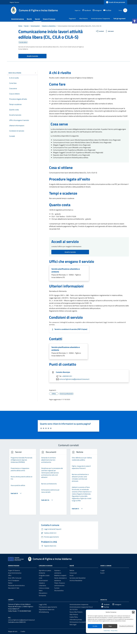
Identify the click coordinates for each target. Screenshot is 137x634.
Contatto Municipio (63, 372)
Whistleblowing (44, 612)
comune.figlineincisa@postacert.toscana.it (74, 379)
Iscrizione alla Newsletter (78, 578)
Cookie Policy (107, 630)
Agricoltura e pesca (45, 570)
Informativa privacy (76, 619)
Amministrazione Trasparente (100, 18)
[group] (22, 483)
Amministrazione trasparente (79, 604)
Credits (23, 631)
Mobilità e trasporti (60, 575)
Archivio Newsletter (76, 580)
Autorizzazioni (43, 580)
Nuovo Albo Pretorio (76, 612)
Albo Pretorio (83, 18)
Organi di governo (14, 570)
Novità (29, 19)
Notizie (72, 570)
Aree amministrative (14, 573)
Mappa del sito (12, 631)
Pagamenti (72, 18)
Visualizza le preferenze (126, 626)
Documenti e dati (13, 588)
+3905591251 (67, 376)
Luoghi (102, 570)
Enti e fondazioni (13, 580)
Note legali (73, 624)
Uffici (9, 575)
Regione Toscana (14, 2)
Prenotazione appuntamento (48, 607)
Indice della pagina (14, 73)
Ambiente (42, 573)
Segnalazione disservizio (46, 609)
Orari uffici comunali (14, 578)
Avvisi (71, 575)
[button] (134, 21)
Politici (10, 583)
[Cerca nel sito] (125, 10)
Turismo (56, 588)
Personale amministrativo (16, 585)
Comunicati (73, 573)
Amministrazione (17, 19)
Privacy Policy (114, 630)
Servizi (37, 19)
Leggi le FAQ (43, 604)
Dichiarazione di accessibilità (79, 622)
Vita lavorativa (58, 590)
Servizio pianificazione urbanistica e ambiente (65, 270)
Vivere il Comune (49, 19)
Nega (110, 626)
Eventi (102, 573)
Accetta (95, 626)
